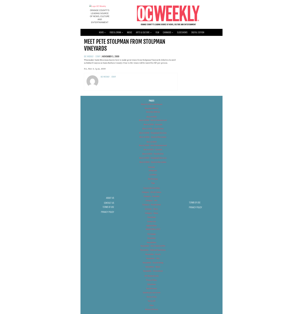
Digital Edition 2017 (153, 229)
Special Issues (151, 288)
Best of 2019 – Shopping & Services (153, 158)
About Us (110, 197)
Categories (153, 170)
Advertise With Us (151, 108)
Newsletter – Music (153, 267)
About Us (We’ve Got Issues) (151, 104)
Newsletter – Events (153, 254)
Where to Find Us (151, 309)
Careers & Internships (151, 188)
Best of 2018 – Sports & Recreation (153, 137)
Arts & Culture (143, 32)
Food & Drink (115, 32)
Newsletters (151, 242)
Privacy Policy (107, 211)
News (101, 32)
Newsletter (151, 238)
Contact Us (109, 202)
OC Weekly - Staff (92, 56)
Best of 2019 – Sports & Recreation (153, 162)
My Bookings (153, 179)
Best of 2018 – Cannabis (153, 124)
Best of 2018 (151, 117)
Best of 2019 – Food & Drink (153, 154)
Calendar (151, 167)
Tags (153, 183)
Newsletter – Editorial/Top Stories (153, 250)
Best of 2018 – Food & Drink (153, 129)
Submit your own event (151, 293)
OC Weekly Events (152, 276)
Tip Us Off (151, 301)
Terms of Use (108, 206)
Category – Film (151, 200)
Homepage (151, 234)
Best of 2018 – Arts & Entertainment (153, 120)
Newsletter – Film (153, 258)
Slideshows (182, 32)
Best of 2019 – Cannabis (153, 149)
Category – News (151, 213)
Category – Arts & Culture (151, 192)
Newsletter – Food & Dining (153, 263)
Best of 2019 (151, 142)
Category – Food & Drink (151, 205)
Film (157, 32)
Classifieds (151, 217)
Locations (153, 175)
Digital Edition (197, 32)
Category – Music (151, 209)
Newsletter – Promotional (153, 271)
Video (151, 305)
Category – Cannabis (151, 196)
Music (129, 32)
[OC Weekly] (97, 6)
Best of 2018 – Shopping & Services (153, 133)
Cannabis (167, 32)
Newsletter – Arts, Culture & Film (153, 246)
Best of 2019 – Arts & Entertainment (153, 145)
